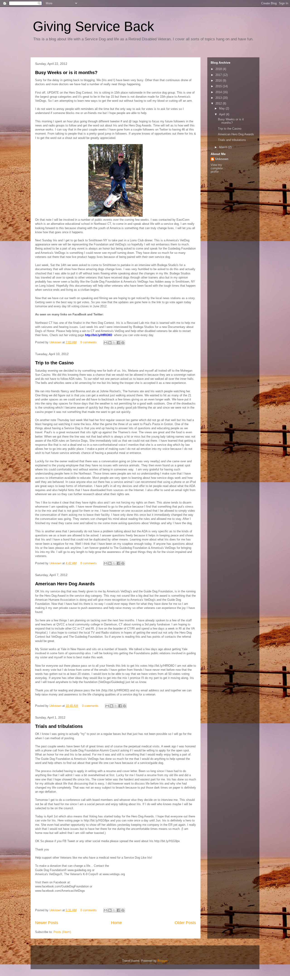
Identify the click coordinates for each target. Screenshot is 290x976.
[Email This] (105, 342)
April (222, 114)
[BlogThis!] (110, 342)
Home (116, 922)
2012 (219, 103)
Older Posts (185, 922)
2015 (219, 86)
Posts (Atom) (62, 932)
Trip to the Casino (54, 362)
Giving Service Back (93, 26)
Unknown (55, 342)
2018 (219, 69)
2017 (219, 75)
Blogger (162, 960)
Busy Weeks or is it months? (66, 72)
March (223, 147)
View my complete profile (217, 168)
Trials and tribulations (59, 726)
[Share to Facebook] (118, 342)
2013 (219, 97)
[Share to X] (114, 342)
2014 (219, 92)
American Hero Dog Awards (65, 583)
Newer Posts (46, 922)
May (222, 108)
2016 (219, 80)
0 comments (88, 342)
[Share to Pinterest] (123, 342)
